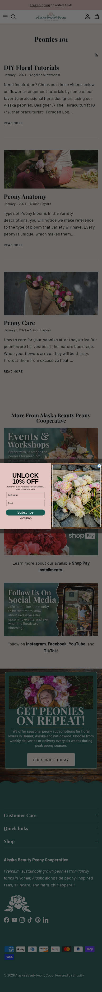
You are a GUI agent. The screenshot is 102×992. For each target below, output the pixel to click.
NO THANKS (25, 518)
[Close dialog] (99, 466)
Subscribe (25, 512)
